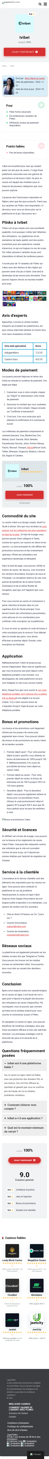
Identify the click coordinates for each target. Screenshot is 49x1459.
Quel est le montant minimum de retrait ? (24, 1129)
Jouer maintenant (23, 51)
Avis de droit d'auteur (17, 1430)
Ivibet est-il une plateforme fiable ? (22, 1065)
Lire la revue (24, 503)
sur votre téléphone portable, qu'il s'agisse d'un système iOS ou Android (24, 694)
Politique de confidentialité (20, 1426)
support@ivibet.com (16, 926)
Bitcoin (30, 447)
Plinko (4, 66)
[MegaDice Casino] (37, 1257)
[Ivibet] (10, 480)
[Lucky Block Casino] (12, 1257)
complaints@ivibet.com (18, 935)
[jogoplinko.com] (11, 2)
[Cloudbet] (12, 1291)
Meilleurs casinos (19, 1404)
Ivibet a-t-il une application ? (25, 1118)
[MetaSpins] (37, 1291)
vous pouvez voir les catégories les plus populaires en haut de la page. (24, 530)
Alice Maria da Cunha (35, 78)
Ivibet (25, 469)
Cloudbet (12, 1295)
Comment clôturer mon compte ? (20, 1106)
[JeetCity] (37, 1326)
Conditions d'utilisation (18, 1423)
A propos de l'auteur (18, 1413)
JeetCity (36, 1329)
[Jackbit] (12, 1326)
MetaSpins (36, 1295)
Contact (12, 1416)
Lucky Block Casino (12, 1260)
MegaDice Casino (37, 1260)
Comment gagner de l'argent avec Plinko (21, 1408)
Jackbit (12, 1329)
